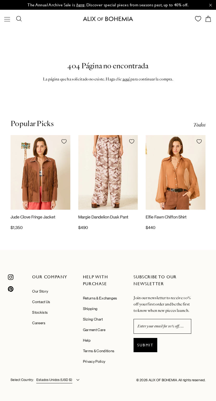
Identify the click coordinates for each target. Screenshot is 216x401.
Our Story (40, 291)
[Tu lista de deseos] (198, 18)
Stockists (40, 312)
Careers (38, 323)
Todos (199, 125)
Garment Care (94, 330)
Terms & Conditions (98, 351)
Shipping (90, 309)
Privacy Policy (94, 361)
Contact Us (41, 302)
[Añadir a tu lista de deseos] (64, 141)
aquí (126, 79)
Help (87, 340)
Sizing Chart (93, 319)
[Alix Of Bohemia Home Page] (108, 19)
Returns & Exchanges (100, 298)
